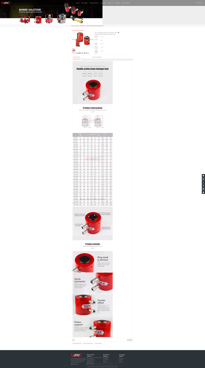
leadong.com (113, 366)
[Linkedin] (71, 364)
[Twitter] (75, 364)
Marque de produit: (95, 57)
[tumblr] (77, 364)
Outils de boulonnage (106, 357)
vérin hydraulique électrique (77, 343)
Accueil (77, 3)
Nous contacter (126, 3)
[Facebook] (73, 364)
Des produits (84, 3)
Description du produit (76, 59)
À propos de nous (94, 3)
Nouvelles (117, 3)
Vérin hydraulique (105, 358)
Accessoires (103, 3)
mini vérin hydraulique (98, 343)
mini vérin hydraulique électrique (88, 343)
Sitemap (116, 366)
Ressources (110, 3)
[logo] (76, 355)
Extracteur (104, 361)
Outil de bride (105, 362)
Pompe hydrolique (105, 359)
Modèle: (74, 57)
